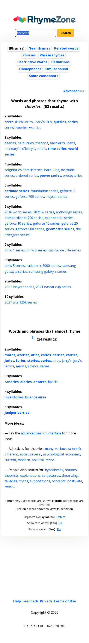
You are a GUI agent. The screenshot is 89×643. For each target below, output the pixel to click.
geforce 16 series (46, 223)
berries (58, 355)
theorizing (70, 475)
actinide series (17, 191)
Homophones (30, 69)
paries (46, 360)
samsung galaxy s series (48, 271)
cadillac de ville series (64, 250)
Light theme (34, 626)
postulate (74, 481)
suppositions (40, 481)
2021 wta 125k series (21, 302)
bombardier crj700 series (24, 217)
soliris (41, 148)
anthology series (69, 212)
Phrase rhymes (52, 55)
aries (35, 355)
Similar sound (56, 69)
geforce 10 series (18, 223)
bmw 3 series (36, 250)
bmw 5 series (15, 265)
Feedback (30, 601)
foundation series (44, 191)
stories (33, 360)
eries (29, 121)
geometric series (60, 229)
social (24, 454)
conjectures (51, 475)
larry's (9, 366)
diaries (26, 381)
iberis (70, 143)
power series (50, 175)
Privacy (46, 601)
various (61, 448)
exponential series (59, 217)
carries (71, 355)
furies (21, 360)
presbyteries (72, 175)
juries (9, 360)
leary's (40, 121)
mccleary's (12, 148)
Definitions (60, 62)
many (49, 448)
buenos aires (35, 397)
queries (60, 121)
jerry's (67, 360)
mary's (21, 366)
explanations (30, 475)
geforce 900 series (30, 229)
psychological (53, 454)
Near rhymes (39, 48)
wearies (35, 127)
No (60, 523)
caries (46, 355)
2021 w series (43, 212)
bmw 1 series (15, 250)
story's (33, 366)
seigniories (13, 170)
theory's (41, 143)
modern (24, 460)
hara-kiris (51, 170)
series (73, 121)
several (35, 454)
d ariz (19, 121)
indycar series (56, 196)
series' (10, 127)
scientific (75, 448)
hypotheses (54, 470)
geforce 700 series (30, 196)
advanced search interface (41, 433)
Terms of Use (65, 601)
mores (10, 355)
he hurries (26, 143)
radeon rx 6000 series (43, 265)
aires (56, 360)
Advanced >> (73, 91)
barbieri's (57, 143)
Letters (61, 517)
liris (49, 121)
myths (23, 481)
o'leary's (28, 148)
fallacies (11, 481)
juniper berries (17, 412)
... (50, 460)
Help (17, 601)
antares (39, 381)
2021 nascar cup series (53, 287)
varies (44, 366)
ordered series (27, 175)
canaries (12, 381)
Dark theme (56, 626)
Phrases (29, 55)
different (11, 454)
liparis (53, 381)
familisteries (32, 170)
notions (71, 470)
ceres (9, 121)
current (10, 460)
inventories (14, 397)
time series (57, 148)
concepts (59, 481)
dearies (10, 143)
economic (72, 454)
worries (23, 355)
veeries (22, 127)
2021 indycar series (19, 287)
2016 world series (18, 212)
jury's (77, 360)
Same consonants (43, 75)
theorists (12, 475)
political (38, 460)
